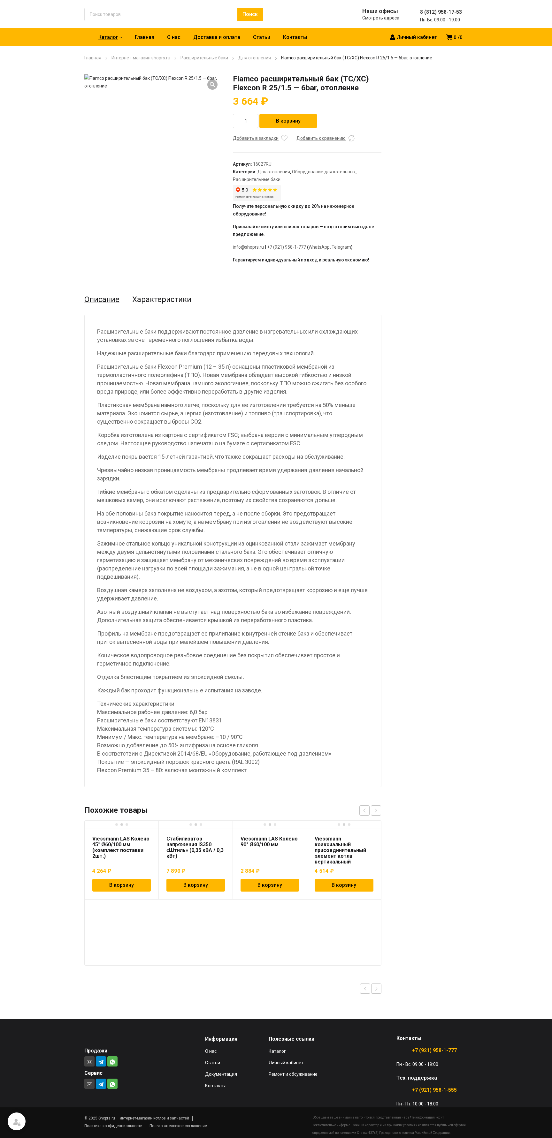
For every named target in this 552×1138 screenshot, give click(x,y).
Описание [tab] (101, 299)
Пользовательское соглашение (178, 1126)
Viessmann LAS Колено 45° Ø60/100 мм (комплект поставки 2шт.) (121, 847)
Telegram (341, 247)
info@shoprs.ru (248, 247)
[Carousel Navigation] (370, 810)
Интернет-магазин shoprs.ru (140, 57)
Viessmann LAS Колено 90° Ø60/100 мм (269, 842)
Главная (92, 57)
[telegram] (101, 1061)
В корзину (288, 121)
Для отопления (254, 57)
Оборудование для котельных (324, 171)
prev (364, 810)
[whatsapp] (112, 1061)
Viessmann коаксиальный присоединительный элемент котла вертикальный (340, 850)
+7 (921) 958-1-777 (286, 247)
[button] (212, 84)
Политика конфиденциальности (113, 1126)
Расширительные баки (204, 57)
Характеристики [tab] (161, 299)
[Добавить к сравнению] (351, 138)
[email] (89, 1061)
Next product (376, 989)
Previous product (365, 989)
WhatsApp (319, 247)
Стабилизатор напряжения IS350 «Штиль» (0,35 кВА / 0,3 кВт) (195, 847)
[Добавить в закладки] (284, 138)
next (376, 810)
